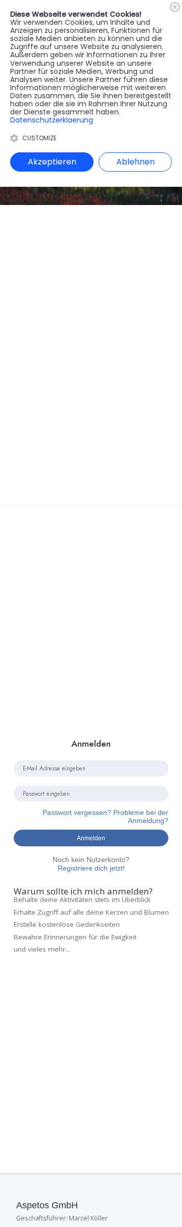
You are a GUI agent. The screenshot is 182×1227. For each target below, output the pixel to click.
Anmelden (91, 838)
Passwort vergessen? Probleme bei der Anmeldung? (105, 816)
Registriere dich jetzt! (91, 863)
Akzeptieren (52, 162)
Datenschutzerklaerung (51, 120)
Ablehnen (135, 162)
